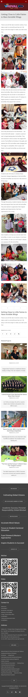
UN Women (3, 655)
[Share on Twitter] (6, 333)
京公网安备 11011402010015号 (19, 686)
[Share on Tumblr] (14, 333)
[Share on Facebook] (2, 333)
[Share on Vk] (18, 333)
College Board (11, 655)
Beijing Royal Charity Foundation (8, 674)
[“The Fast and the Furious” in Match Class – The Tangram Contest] (18, 454)
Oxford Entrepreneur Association (8, 663)
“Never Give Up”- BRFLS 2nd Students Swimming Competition (14, 430)
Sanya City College (18, 672)
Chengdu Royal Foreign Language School (10, 670)
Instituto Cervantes (5, 661)
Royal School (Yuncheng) (6, 672)
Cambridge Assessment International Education (11, 657)
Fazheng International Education (8, 665)
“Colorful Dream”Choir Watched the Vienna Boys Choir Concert (14, 395)
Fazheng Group (20, 663)
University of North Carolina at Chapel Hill (10, 659)
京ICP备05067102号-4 (14, 688)
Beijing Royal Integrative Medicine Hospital (10, 669)
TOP (14, 680)
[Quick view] (10, 351)
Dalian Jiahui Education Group (7, 667)
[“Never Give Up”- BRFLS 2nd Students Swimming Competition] (18, 419)
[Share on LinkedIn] (10, 333)
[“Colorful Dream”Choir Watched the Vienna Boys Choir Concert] (18, 384)
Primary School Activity (6, 330)
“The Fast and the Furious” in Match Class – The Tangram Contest (14, 464)
